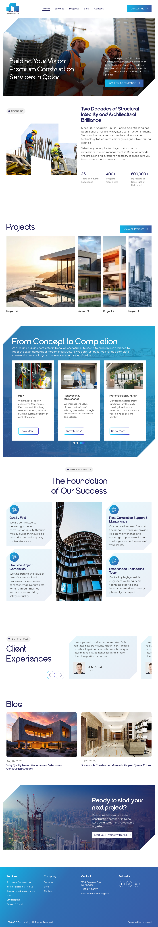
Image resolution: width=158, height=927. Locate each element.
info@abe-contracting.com (95, 893)
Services (59, 8)
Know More (27, 431)
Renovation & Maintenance (20, 891)
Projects (74, 8)
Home (46, 8)
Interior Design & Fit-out (19, 886)
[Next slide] (60, 675)
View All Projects (134, 228)
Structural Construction (19, 882)
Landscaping (13, 899)
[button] (75, 443)
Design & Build (14, 904)
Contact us (137, 8)
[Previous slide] (51, 675)
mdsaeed (147, 922)
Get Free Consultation (122, 83)
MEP (8, 895)
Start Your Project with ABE (111, 834)
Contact (99, 8)
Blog (86, 8)
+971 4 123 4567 (89, 889)
